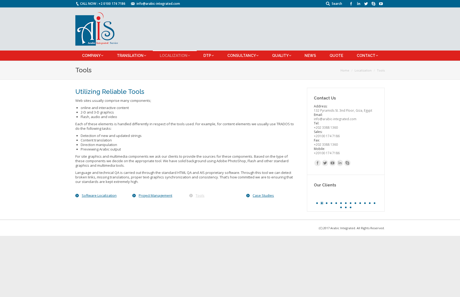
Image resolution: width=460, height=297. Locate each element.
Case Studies (263, 195)
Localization (363, 70)
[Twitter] (366, 4)
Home (344, 70)
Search (337, 3)
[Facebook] (351, 4)
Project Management (155, 195)
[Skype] (373, 4)
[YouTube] (381, 4)
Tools (200, 195)
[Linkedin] (358, 4)
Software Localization (99, 195)
